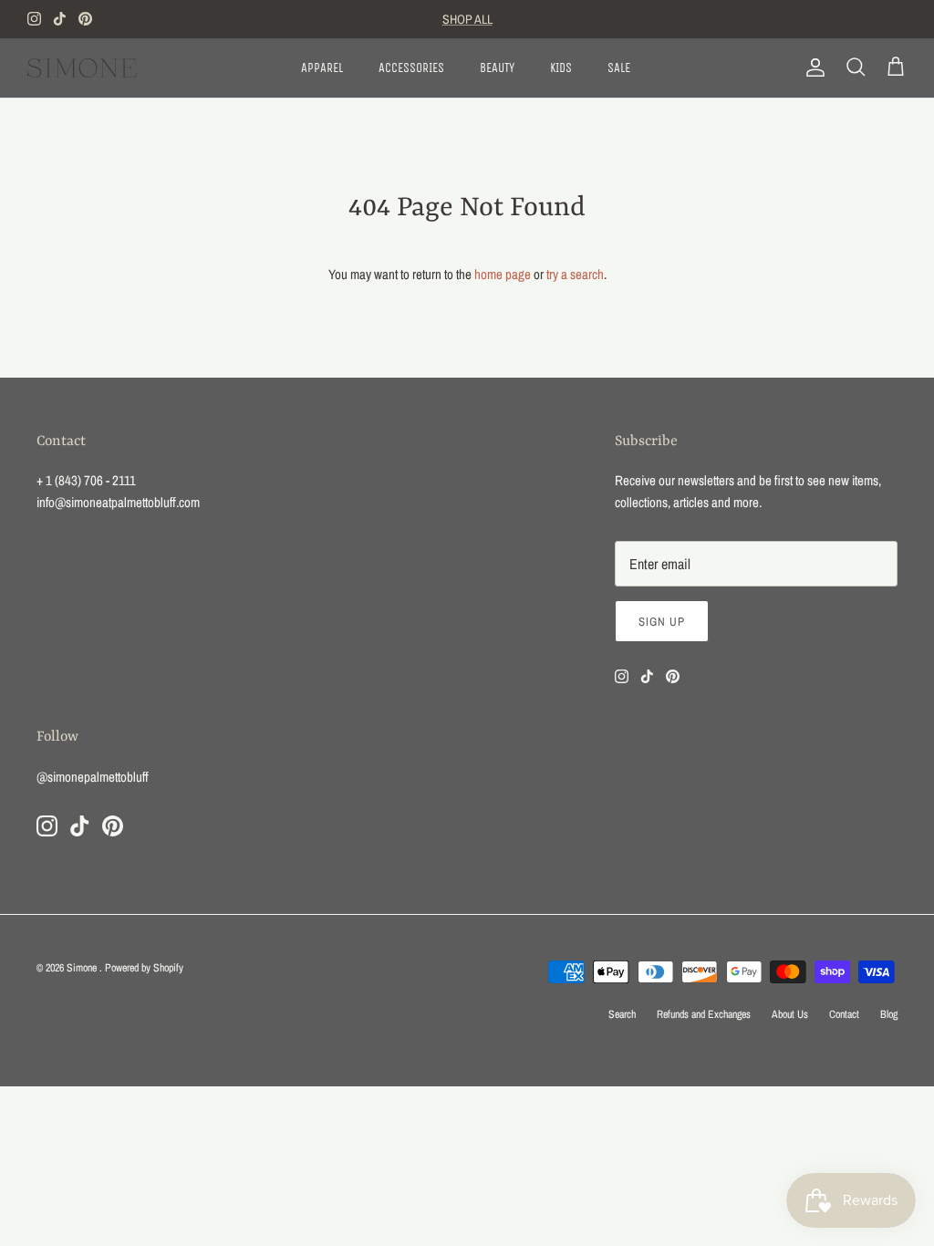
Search (622, 1014)
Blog (889, 1014)
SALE (618, 68)
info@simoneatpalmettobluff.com (118, 502)
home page (502, 274)
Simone (83, 967)
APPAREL (322, 68)
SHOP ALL (467, 19)
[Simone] (82, 68)
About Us (790, 1014)
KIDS (561, 68)
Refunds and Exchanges (704, 1014)
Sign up (661, 621)
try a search (575, 274)
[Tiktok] (60, 19)
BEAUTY (497, 68)
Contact (844, 1014)
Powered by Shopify (144, 967)
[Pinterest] (85, 19)
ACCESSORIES (411, 68)
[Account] (811, 67)
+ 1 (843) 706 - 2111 (86, 480)
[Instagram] (34, 19)
